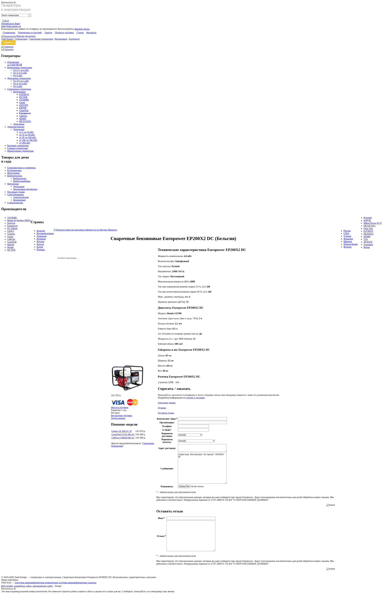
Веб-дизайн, (7, 586)
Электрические (21, 197)
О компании (9, 32)
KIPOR (22, 108)
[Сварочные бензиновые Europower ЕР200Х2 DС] (127, 390)
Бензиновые (61, 39)
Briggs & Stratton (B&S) (19, 220)
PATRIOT (24, 94)
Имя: (161, 518)
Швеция (348, 241)
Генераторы (21, 39)
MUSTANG (25, 121)
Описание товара (166, 402)
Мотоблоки (13, 184)
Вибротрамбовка (21, 181)
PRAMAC (369, 234)
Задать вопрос (118, 418)
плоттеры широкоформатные (29, 582)
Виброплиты (19, 178)
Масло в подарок (119, 407)
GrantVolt (23, 110)
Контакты (91, 32)
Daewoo (11, 223)
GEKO (10, 231)
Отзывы (162, 408)
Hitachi (10, 244)
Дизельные (18, 124)
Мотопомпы (13, 173)
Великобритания (45, 233)
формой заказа (82, 29)
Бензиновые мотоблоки (25, 189)
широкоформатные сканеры (82, 582)
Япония (347, 247)
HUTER (23, 97)
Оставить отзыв (166, 413)
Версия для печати (25, 36)
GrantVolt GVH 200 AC (123, 434)
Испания (41, 239)
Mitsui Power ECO (373, 223)
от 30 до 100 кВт (27, 137)
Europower (74, 39)
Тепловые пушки (16, 192)
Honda (10, 247)
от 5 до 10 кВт (26, 132)
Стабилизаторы (15, 202)
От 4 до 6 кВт (20, 73)
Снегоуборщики (15, 194)
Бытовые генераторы (18, 145)
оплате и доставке (195, 397)
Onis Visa (368, 228)
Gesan (22, 102)
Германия (41, 236)
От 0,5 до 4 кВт (21, 70)
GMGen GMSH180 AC (122, 437)
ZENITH (23, 105)
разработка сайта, (23, 586)
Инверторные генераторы (20, 151)
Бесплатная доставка (121, 415)
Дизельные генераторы (19, 78)
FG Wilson (12, 228)
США (346, 233)
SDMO (22, 118)
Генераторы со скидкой (30, 32)
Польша (41, 249)
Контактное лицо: (167, 418)
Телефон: (167, 426)
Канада (40, 244)
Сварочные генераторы (41, 39)
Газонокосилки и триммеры (21, 167)
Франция (348, 239)
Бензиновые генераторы (19, 67)
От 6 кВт (17, 75)
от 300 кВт (24, 143)
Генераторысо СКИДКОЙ (14, 63)
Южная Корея (351, 244)
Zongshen (368, 244)
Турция (347, 236)
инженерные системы (56, 582)
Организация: (166, 422)
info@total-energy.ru (11, 26)
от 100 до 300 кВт (28, 140)
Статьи (80, 32)
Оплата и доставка (64, 32)
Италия (40, 241)
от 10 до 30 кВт (27, 134)
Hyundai (368, 217)
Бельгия (41, 230)
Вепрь (367, 247)
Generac (11, 234)
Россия (347, 230)
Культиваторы (14, 170)
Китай (40, 247)
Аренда (48, 32)
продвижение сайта (43, 586)
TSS (366, 239)
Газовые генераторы (17, 148)
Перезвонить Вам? (10, 23)
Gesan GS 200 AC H (121, 431)
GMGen (23, 116)
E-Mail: (166, 430)
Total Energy (7, 39)
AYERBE (24, 100)
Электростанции (15, 126)
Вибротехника (14, 175)
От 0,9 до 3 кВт (21, 81)
